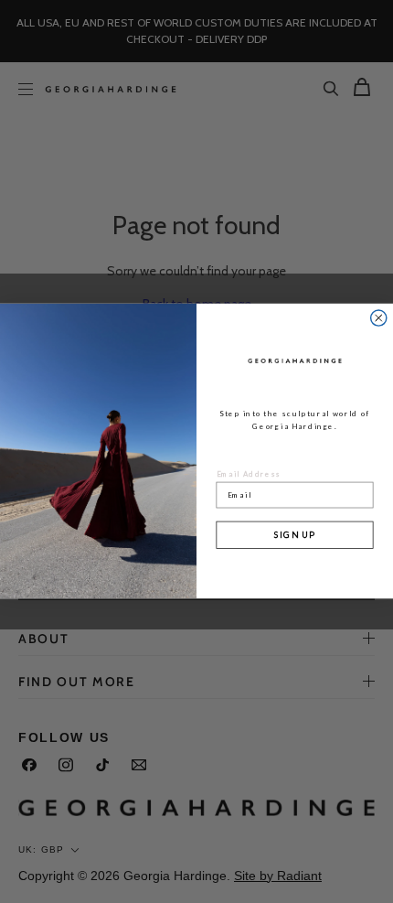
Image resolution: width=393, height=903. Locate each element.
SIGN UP (295, 535)
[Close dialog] (379, 318)
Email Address (249, 473)
